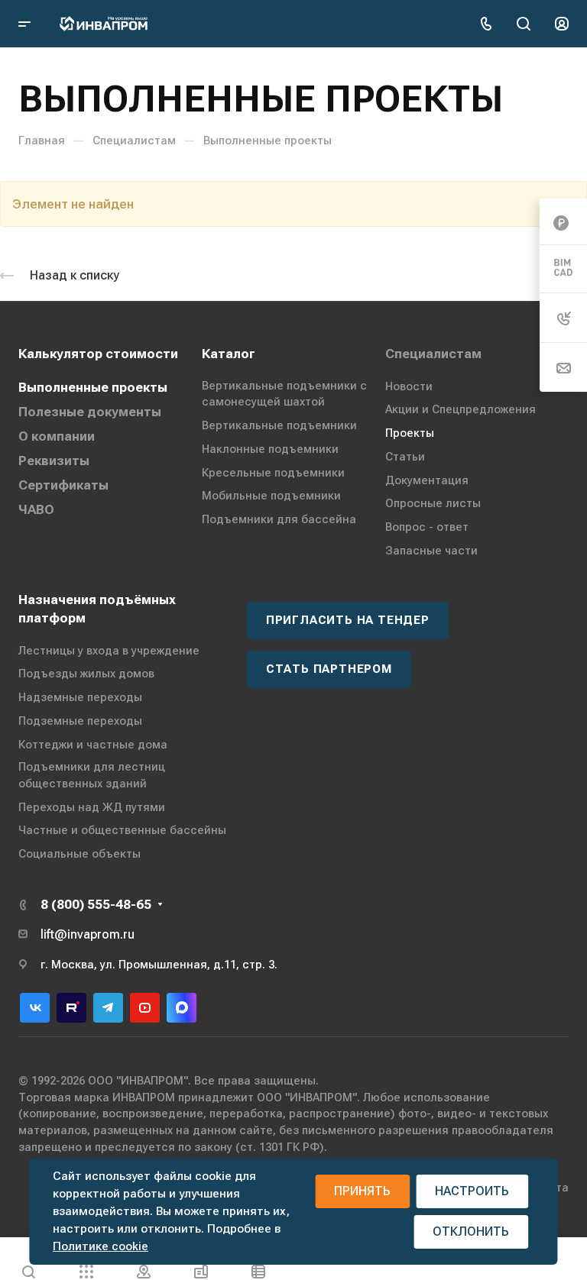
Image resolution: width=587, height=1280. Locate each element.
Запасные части (431, 551)
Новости (409, 386)
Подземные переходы (80, 721)
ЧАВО (36, 509)
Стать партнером (329, 669)
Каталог (228, 353)
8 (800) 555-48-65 (96, 904)
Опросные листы (433, 503)
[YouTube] (145, 1008)
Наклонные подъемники (270, 449)
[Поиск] (523, 24)
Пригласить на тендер (348, 620)
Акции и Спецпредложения (460, 409)
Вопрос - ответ (427, 527)
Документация (427, 480)
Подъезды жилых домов (86, 673)
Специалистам (433, 353)
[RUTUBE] (71, 1008)
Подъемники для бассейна (279, 519)
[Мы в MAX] (181, 1008)
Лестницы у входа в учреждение (108, 651)
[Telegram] (108, 1008)
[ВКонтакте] (35, 1008)
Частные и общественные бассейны (122, 830)
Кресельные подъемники (273, 473)
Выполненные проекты (92, 387)
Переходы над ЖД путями (91, 807)
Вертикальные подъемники (279, 425)
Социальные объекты (79, 854)
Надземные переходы (80, 697)
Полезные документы (89, 411)
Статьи (405, 457)
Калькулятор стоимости (98, 353)
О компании (56, 436)
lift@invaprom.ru (88, 934)
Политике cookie (100, 1246)
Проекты (409, 433)
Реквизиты (53, 460)
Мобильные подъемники (271, 496)
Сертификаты (63, 485)
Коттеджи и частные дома (92, 745)
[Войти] (562, 24)
